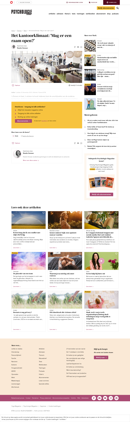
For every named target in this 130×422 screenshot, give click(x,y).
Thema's (19, 30)
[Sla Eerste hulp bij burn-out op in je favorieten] (116, 254)
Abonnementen (22, 121)
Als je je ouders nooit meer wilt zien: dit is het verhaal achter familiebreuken (102, 121)
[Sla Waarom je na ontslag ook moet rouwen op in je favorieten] (80, 254)
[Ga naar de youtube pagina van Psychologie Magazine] (105, 398)
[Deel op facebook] (75, 47)
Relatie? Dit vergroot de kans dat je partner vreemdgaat (101, 147)
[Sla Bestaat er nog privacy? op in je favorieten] (43, 292)
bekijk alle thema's (28, 136)
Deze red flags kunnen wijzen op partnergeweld (98, 141)
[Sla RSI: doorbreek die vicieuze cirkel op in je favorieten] (80, 292)
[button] (111, 2)
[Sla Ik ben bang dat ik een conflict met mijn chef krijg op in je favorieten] (43, 213)
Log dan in (44, 121)
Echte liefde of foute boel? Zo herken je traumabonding (100, 128)
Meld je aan (100, 358)
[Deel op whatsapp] (81, 47)
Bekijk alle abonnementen (101, 194)
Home (13, 30)
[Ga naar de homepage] (21, 12)
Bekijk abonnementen (106, 8)
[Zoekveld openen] (117, 8)
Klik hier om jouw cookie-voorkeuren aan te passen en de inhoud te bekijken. (87, 417)
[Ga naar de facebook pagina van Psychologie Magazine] (94, 398)
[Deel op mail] (78, 47)
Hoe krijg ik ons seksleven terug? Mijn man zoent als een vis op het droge (101, 134)
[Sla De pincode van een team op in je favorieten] (43, 254)
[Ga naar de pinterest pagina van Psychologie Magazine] (116, 398)
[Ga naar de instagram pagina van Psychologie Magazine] (111, 398)
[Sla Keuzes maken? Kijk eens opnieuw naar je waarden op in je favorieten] (80, 213)
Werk (25, 30)
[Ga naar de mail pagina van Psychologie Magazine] (99, 398)
